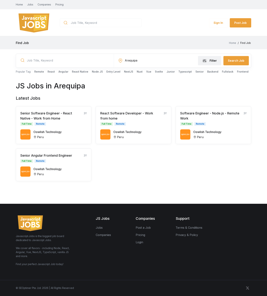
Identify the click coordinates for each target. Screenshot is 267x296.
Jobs (30, 4)
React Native (80, 71)
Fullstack (227, 71)
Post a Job (143, 227)
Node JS (97, 71)
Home (19, 4)
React (51, 71)
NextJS (128, 71)
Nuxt (140, 71)
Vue (148, 71)
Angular (63, 71)
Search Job (236, 60)
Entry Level (113, 71)
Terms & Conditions (189, 227)
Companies (44, 4)
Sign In (218, 23)
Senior (199, 71)
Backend (212, 71)
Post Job (240, 23)
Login (139, 242)
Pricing (59, 4)
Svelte (159, 71)
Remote (39, 71)
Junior (171, 71)
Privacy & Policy (187, 235)
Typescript (185, 71)
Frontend (242, 71)
